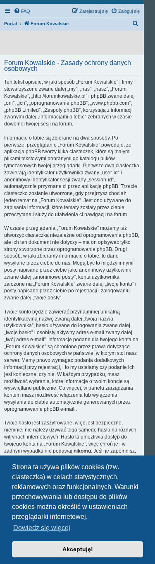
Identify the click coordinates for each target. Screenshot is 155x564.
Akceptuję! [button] (77, 549)
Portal (10, 23)
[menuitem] (22, 11)
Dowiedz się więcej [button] (41, 527)
